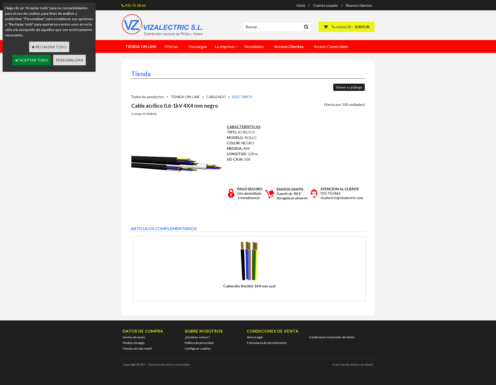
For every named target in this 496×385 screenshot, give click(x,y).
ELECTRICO (242, 97)
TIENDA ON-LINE (185, 97)
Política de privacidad (199, 343)
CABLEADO (216, 97)
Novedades (254, 46)
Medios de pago (133, 343)
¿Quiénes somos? (197, 337)
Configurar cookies (198, 348)
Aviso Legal (254, 337)
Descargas (197, 46)
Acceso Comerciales (331, 46)
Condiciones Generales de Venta (331, 337)
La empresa (224, 46)
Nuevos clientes (359, 5)
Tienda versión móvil (137, 348)
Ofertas (171, 46)
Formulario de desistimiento (267, 343)
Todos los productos (147, 97)
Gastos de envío (134, 337)
